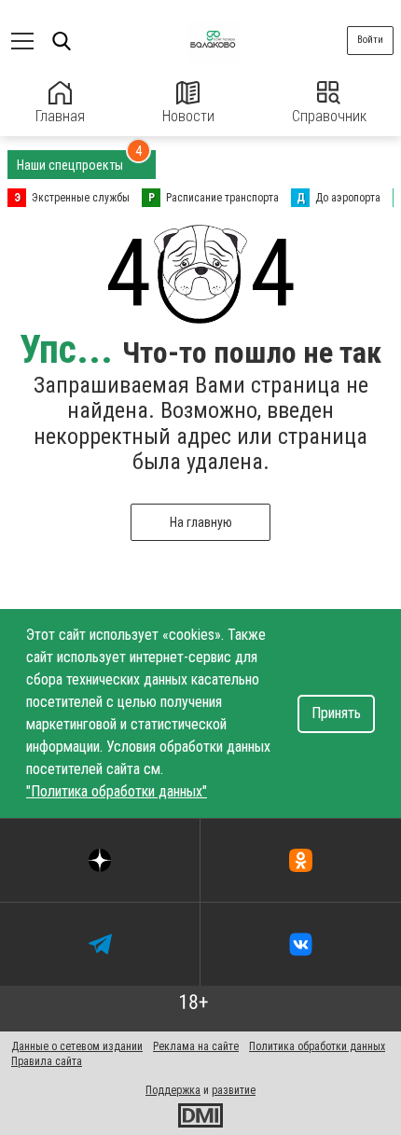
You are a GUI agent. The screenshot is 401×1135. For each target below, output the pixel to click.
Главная (60, 116)
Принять (336, 713)
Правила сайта (46, 1061)
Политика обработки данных (317, 1046)
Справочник (329, 116)
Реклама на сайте (196, 1046)
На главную (201, 522)
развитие (234, 1090)
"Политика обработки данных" (116, 791)
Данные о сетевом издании (77, 1046)
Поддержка (172, 1090)
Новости (188, 116)
